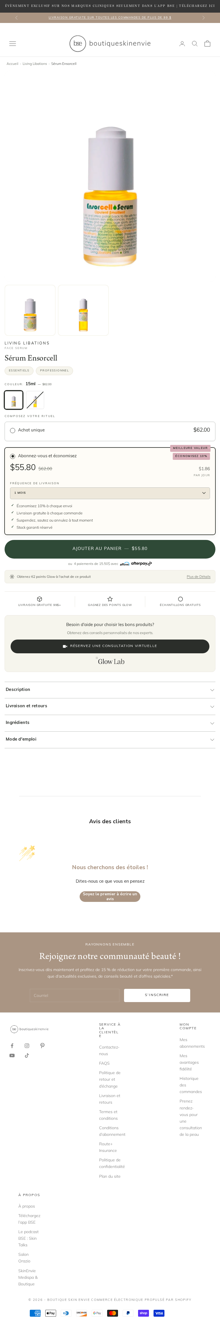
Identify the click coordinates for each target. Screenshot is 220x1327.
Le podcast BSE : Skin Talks (28, 1238)
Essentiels (19, 370)
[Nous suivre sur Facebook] (12, 1046)
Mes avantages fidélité (189, 1062)
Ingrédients (18, 723)
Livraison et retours (26, 706)
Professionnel (54, 370)
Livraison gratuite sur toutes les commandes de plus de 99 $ (110, 17)
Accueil (12, 63)
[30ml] (35, 400)
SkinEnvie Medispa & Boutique (28, 1277)
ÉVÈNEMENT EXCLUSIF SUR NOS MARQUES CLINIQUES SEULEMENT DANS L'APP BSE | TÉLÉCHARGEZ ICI (110, 6)
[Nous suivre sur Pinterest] (42, 1045)
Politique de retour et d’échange (110, 1079)
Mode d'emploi (21, 739)
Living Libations (35, 63)
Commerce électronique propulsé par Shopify (141, 1300)
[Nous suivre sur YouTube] (12, 1055)
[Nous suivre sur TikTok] (27, 1055)
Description (18, 690)
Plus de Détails (199, 576)
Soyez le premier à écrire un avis (110, 896)
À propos (26, 1206)
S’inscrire (157, 995)
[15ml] (14, 400)
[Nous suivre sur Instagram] (27, 1046)
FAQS (104, 1063)
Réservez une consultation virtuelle (113, 646)
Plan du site (110, 1176)
